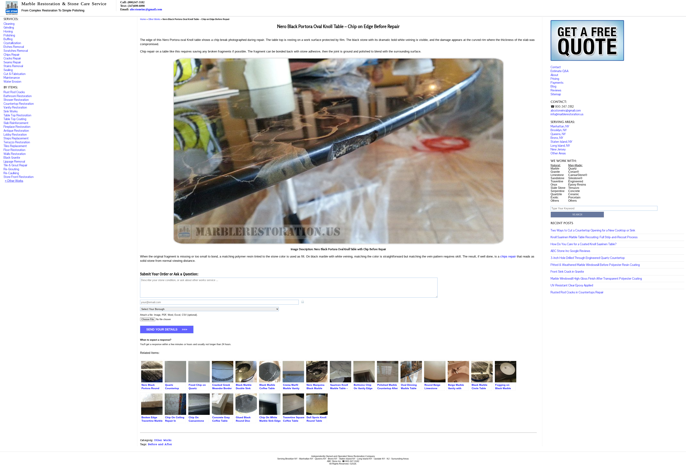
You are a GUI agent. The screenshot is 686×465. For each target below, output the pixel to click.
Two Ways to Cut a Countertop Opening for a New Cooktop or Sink (593, 230)
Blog (553, 86)
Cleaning (9, 24)
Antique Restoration (16, 131)
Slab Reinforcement (16, 123)
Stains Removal (13, 66)
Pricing (555, 79)
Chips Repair (11, 55)
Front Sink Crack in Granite (567, 272)
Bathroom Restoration (18, 96)
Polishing (9, 35)
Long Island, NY (560, 146)
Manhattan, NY (560, 126)
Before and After (160, 444)
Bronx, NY (557, 138)
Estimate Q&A (559, 71)
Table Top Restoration (17, 115)
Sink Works (11, 111)
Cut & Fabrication (15, 74)
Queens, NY (558, 134)
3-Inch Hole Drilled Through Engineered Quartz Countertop (588, 258)
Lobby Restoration (15, 135)
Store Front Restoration (19, 177)
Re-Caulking (11, 173)
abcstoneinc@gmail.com (146, 9)
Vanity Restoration (15, 107)
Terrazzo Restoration (17, 142)
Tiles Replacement (15, 146)
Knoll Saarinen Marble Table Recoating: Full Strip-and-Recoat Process (594, 237)
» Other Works (14, 181)
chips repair (508, 256)
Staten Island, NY (561, 142)
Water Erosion (12, 82)
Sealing (8, 70)
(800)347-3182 (136, 2)
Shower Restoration (16, 100)
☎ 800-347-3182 (562, 107)
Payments (557, 83)
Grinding (9, 28)
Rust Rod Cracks (14, 92)
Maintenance (12, 78)
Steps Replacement (16, 138)
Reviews (556, 90)
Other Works (163, 440)
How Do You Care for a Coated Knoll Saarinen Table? (584, 244)
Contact (556, 67)
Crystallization (12, 43)
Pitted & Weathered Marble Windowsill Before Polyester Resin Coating (595, 265)
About (554, 75)
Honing (8, 31)
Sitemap (556, 94)
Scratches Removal (16, 51)
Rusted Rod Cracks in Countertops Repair (577, 292)
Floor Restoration (14, 150)
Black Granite (12, 158)
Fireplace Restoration (17, 127)
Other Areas (558, 153)
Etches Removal (14, 47)
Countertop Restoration (19, 104)
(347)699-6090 (136, 5)
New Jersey (558, 149)
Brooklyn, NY (559, 130)
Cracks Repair (12, 58)
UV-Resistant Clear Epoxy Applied (572, 285)
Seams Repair (12, 62)
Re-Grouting (11, 169)
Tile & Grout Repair (15, 165)
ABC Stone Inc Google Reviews (570, 251)
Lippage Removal (14, 162)
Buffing (8, 39)
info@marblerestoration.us (567, 114)
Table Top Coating (15, 119)
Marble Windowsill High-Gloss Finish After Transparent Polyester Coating (596, 279)
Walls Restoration (15, 154)
